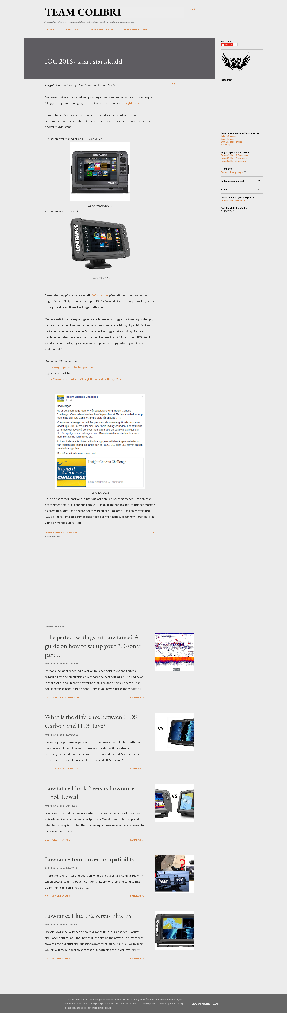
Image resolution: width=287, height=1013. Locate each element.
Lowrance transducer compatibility (90, 859)
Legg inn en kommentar (65, 697)
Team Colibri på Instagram (234, 158)
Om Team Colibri (72, 29)
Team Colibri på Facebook (234, 155)
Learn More (200, 1004)
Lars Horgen (227, 138)
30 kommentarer (61, 839)
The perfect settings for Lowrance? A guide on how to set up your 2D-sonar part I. (93, 646)
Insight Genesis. (133, 103)
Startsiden (49, 29)
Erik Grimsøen (228, 136)
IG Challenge (99, 295)
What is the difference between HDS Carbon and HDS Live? (91, 721)
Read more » (137, 697)
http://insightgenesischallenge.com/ (69, 367)
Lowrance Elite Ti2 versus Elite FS (88, 915)
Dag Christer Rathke (231, 141)
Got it (217, 1004)
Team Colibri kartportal (233, 200)
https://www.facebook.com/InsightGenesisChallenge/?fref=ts (86, 379)
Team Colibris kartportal (134, 29)
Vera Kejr (225, 144)
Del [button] (174, 84)
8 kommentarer (60, 896)
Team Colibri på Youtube (101, 29)
